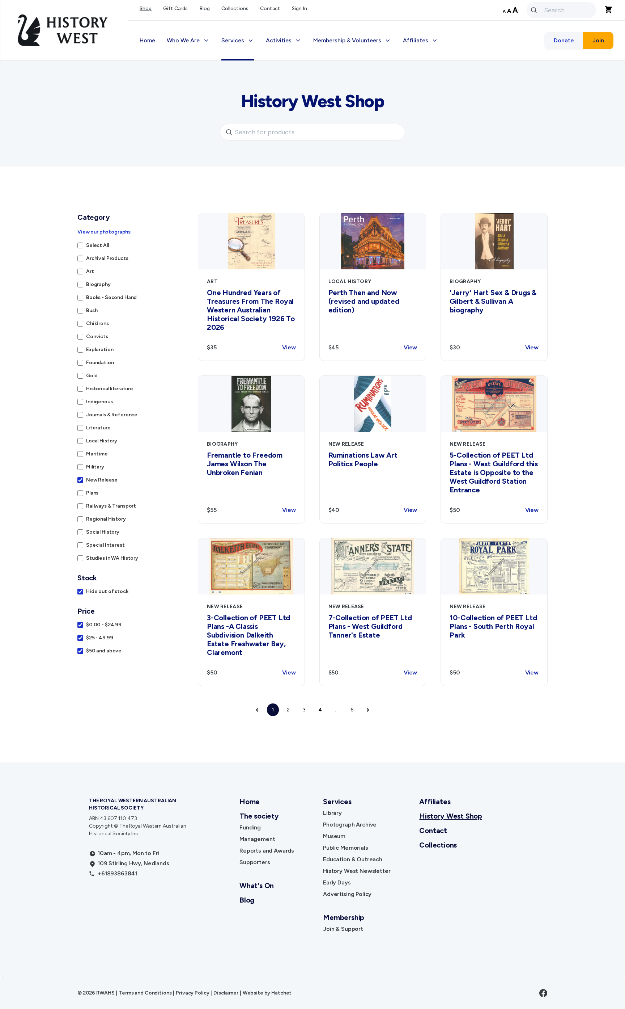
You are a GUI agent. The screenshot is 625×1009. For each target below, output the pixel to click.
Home (147, 40)
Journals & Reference (111, 415)
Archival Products (107, 258)
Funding (250, 827)
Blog (204, 8)
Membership (343, 917)
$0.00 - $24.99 (104, 625)
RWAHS (105, 993)
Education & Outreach (352, 859)
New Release (101, 480)
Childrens (97, 323)
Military (95, 467)
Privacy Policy (192, 993)
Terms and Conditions (145, 993)
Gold (91, 376)
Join (598, 40)
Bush (91, 310)
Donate (564, 40)
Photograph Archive (350, 824)
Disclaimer (225, 993)
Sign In (299, 8)
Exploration (99, 349)
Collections (234, 8)
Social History (102, 532)
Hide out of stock (107, 591)
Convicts (97, 336)
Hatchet (281, 993)
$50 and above (104, 651)
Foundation (100, 363)
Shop (146, 8)
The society (259, 816)
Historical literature (109, 389)
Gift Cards (175, 8)
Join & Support (343, 928)
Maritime (97, 454)
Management (257, 839)
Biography (98, 284)
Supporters (254, 862)
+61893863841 (117, 873)
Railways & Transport (111, 506)
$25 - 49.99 (99, 638)
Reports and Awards (266, 850)
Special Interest (105, 545)
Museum (334, 836)
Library (332, 813)
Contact (270, 8)
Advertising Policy (347, 894)
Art (90, 271)
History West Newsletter (356, 870)
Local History (101, 441)
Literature (98, 428)
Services (337, 801)
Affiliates (434, 801)
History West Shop (450, 816)
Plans (92, 493)
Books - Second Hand (111, 297)
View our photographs (104, 232)
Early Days (336, 882)
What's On (256, 885)
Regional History (106, 519)
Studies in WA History (112, 558)
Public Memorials (345, 847)
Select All (97, 245)
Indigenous (99, 402)
